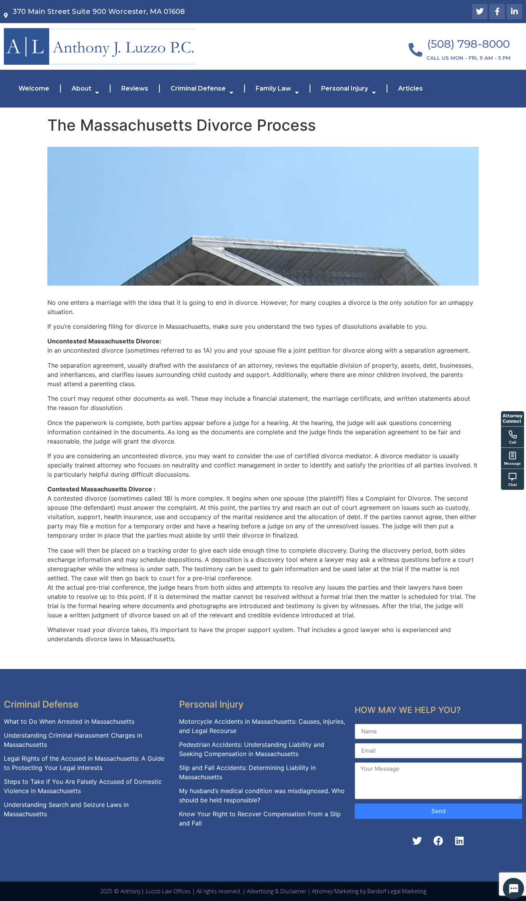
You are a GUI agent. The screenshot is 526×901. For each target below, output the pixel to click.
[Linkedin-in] (514, 11)
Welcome (33, 88)
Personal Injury (344, 88)
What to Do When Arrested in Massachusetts (69, 721)
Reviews (134, 88)
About (81, 88)
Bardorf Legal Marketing (396, 891)
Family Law (273, 88)
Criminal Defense (198, 88)
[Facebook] (438, 841)
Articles (410, 88)
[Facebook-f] (497, 11)
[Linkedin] (459, 841)
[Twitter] (479, 11)
